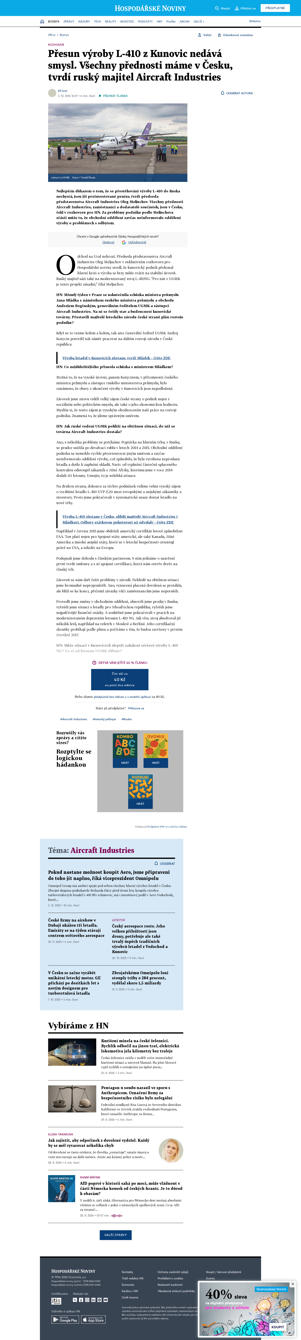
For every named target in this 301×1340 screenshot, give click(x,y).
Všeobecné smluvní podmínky (176, 1291)
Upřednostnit (137, 242)
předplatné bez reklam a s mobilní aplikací (122, 696)
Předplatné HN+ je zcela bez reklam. (167, 826)
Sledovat (108, 242)
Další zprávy (116, 1235)
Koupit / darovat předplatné (223, 1272)
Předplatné (275, 8)
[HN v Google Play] (65, 1319)
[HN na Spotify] (99, 1300)
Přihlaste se (136, 708)
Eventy (210, 1278)
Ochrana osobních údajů (173, 1272)
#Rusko (127, 719)
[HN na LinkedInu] (93, 1300)
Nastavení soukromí (170, 1284)
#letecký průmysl (104, 719)
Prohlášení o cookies (170, 1278)
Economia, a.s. (77, 1277)
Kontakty (127, 1272)
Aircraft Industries (102, 850)
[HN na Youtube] (106, 1300)
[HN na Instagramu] (87, 1300)
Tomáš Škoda (88, 178)
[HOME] (42, 22)
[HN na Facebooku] (81, 1300)
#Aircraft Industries (73, 719)
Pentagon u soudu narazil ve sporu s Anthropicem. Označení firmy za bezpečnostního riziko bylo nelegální (136, 1093)
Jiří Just (62, 90)
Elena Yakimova (60, 1134)
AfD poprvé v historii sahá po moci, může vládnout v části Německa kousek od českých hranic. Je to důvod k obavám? (131, 1189)
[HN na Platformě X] (75, 1300)
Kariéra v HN (130, 1291)
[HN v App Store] (93, 1319)
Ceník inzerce (130, 1297)
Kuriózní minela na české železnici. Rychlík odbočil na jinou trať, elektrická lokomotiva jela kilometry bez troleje (140, 1046)
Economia (128, 1284)
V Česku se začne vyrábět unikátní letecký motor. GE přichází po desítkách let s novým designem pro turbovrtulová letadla (74, 983)
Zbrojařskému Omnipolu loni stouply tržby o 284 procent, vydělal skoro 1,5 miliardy (140, 978)
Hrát (125, 762)
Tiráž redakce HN (132, 1278)
